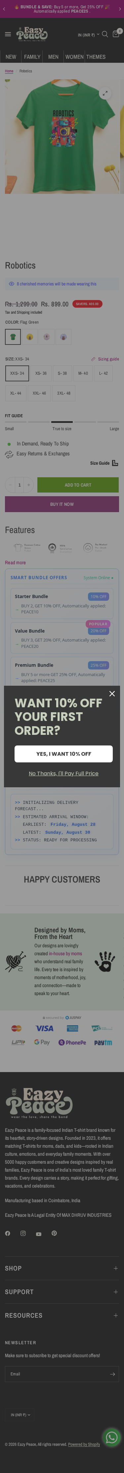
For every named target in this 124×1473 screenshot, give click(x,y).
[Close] (112, 694)
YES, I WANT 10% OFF (63, 754)
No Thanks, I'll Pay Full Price (64, 773)
